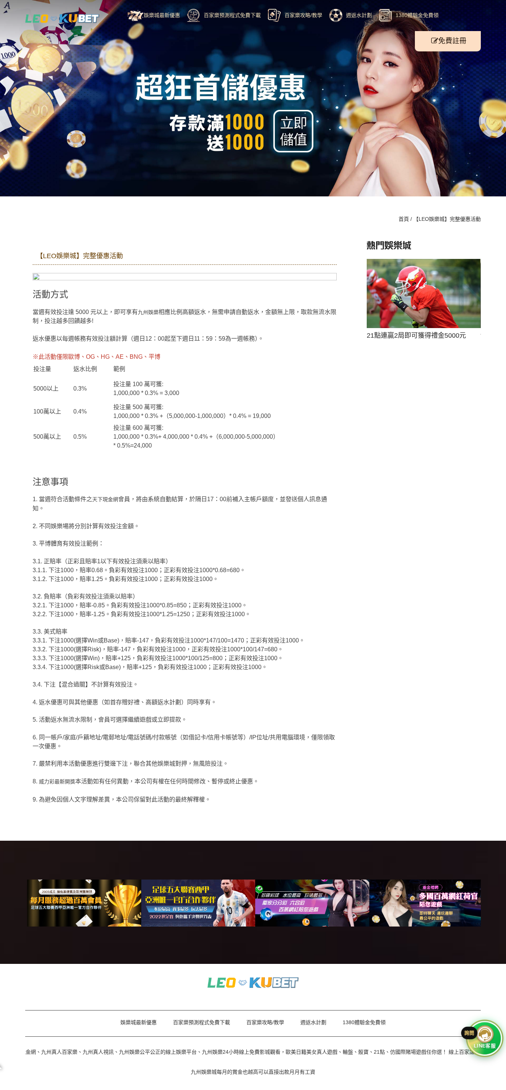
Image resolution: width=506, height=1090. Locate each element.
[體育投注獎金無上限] (84, 903)
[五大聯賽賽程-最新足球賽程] (198, 903)
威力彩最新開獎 (57, 781)
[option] (423, 295)
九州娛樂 (148, 312)
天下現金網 (105, 499)
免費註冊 (452, 41)
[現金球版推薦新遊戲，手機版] (426, 903)
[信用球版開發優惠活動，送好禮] (312, 903)
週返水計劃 (359, 15)
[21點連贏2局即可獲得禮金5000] (62, 18)
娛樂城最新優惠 (162, 15)
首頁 (404, 219)
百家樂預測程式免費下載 (232, 15)
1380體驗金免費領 (417, 15)
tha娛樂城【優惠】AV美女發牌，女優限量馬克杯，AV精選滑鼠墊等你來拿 (423, 296)
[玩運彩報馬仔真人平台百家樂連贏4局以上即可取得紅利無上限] (253, 982)
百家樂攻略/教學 (303, 15)
